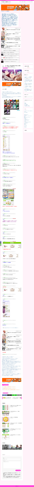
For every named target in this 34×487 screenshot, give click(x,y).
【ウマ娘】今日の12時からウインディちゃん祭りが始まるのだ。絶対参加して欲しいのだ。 (28, 80)
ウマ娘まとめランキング (26, 119)
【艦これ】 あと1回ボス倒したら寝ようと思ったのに (7, 97)
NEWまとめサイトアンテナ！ (27, 117)
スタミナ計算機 (25, 104)
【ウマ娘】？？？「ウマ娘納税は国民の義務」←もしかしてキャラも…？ (28, 78)
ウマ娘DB (25, 103)
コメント (4, 460)
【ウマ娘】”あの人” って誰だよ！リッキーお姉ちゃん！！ (8, 356)
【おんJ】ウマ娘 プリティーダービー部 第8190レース (11, 327)
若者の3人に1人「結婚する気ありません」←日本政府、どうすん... (10, 19)
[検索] (32, 0)
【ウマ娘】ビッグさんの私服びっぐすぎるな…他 (7, 91)
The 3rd (25, 118)
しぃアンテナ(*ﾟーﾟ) (26, 122)
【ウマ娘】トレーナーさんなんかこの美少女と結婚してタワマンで (9, 371)
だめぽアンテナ (25, 123)
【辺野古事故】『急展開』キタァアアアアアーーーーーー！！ (8, 360)
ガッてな (25, 121)
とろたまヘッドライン (26, 120)
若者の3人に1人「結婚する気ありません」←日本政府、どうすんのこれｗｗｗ (10, 374)
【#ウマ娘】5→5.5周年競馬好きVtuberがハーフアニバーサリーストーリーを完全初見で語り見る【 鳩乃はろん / (11, 96)
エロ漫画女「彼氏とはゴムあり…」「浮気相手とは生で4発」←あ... (10, 16)
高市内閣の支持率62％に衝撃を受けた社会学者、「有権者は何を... (10, 18)
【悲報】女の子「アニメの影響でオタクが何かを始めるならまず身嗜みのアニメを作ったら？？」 (11, 362)
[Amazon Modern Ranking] (18, 110)
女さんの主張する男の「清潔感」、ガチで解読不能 (7, 375)
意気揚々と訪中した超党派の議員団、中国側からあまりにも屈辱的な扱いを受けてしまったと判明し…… (11, 361)
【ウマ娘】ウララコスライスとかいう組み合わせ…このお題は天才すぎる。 (28, 84)
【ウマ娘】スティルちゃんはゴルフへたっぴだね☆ (7, 357)
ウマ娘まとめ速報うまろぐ (6, 1)
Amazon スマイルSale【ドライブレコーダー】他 (8, 21)
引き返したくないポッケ (4, 94)
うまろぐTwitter (25, 112)
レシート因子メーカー (26, 105)
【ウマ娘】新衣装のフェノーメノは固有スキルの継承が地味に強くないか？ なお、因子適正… (28, 90)
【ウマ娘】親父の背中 (4, 95)
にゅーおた (25, 127)
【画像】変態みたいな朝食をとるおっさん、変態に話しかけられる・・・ (9, 363)
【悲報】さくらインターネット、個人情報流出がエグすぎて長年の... (10, 17)
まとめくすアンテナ (26, 114)
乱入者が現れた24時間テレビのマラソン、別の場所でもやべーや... (10, 20)
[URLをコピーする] (19, 395)
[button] (4, 395)
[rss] (31, 0)
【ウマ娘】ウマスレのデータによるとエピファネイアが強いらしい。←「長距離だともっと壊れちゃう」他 (11, 92)
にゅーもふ (25, 126)
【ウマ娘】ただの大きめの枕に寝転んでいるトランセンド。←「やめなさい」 (10, 358)
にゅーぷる (25, 125)
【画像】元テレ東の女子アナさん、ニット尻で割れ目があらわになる (9, 359)
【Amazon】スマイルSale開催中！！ (6, 86)
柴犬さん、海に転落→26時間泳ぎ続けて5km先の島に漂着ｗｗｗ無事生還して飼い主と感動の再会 (11, 93)
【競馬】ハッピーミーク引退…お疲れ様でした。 (7, 370)
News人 (25, 124)
